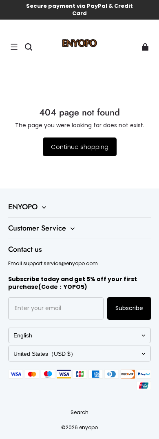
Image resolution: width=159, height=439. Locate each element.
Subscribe (129, 308)
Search (79, 412)
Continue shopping (79, 146)
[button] (14, 47)
